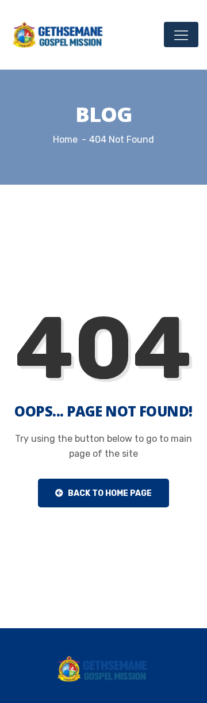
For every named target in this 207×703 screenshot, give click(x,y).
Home (65, 139)
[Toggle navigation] (181, 34)
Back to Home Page (109, 493)
